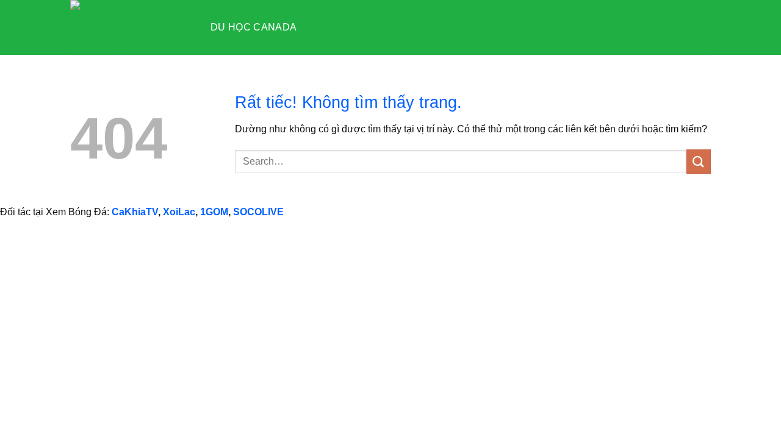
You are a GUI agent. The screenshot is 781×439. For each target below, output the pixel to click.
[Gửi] (698, 161)
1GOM (214, 212)
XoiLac (179, 212)
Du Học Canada (254, 27)
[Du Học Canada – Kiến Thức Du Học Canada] (131, 27)
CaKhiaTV (135, 212)
